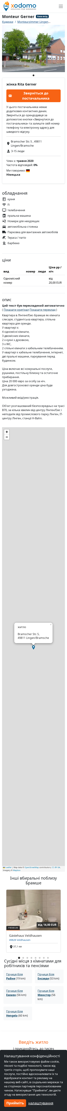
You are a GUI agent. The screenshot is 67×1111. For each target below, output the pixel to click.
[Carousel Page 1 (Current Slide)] (19, 958)
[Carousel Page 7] (44, 958)
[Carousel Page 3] (27, 958)
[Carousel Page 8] (48, 958)
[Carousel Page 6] (40, 958)
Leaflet (8, 867)
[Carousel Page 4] (31, 958)
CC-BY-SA (56, 867)
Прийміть (15, 1103)
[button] (33, 647)
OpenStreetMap (32, 867)
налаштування (40, 1103)
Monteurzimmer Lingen (32, 22)
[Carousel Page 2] (23, 958)
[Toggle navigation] (61, 6)
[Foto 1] (33, 75)
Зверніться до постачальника (35, 96)
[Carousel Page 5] (35, 958)
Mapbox (16, 870)
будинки (7, 22)
